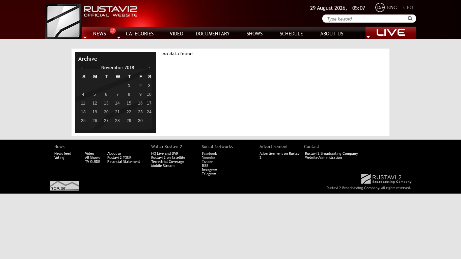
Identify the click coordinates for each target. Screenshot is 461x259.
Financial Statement (123, 162)
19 (94, 112)
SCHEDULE (291, 33)
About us (114, 153)
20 (106, 112)
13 (106, 103)
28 (117, 120)
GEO (408, 7)
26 (94, 120)
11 (83, 103)
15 (129, 103)
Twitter (207, 162)
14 (117, 103)
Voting (59, 157)
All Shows (92, 157)
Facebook (209, 153)
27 (106, 120)
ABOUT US (331, 33)
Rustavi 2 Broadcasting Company (331, 153)
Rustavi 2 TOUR (119, 157)
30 (140, 120)
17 (149, 103)
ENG (392, 7)
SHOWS (255, 33)
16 (140, 103)
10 (149, 94)
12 (94, 103)
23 (140, 112)
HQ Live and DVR (164, 153)
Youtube (208, 157)
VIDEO (176, 33)
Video (89, 153)
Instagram (209, 170)
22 (129, 112)
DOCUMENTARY (213, 33)
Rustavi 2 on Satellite (168, 157)
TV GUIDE (92, 162)
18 (83, 112)
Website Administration (323, 157)
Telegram (209, 174)
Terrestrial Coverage (167, 162)
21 (117, 112)
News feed (62, 153)
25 (83, 120)
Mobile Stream (162, 166)
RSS (205, 166)
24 (149, 112)
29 (129, 120)
